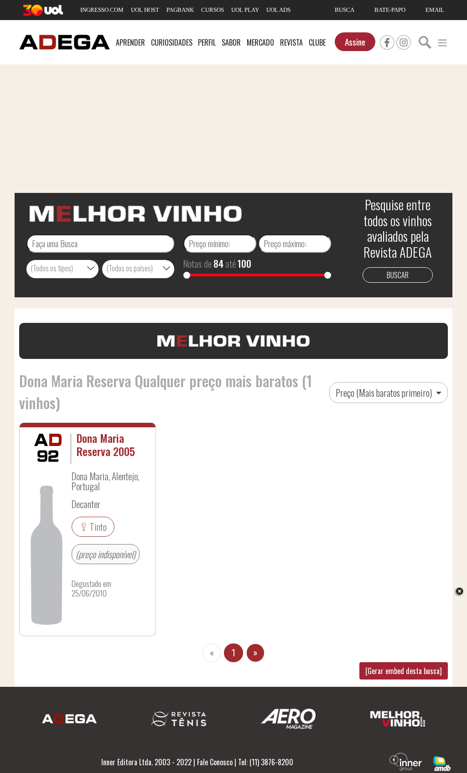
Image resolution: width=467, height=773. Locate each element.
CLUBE (317, 42)
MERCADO (260, 42)
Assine (355, 41)
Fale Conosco (215, 762)
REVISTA (291, 42)
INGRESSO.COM (102, 9)
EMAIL (434, 9)
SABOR (231, 42)
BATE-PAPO (389, 9)
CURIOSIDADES (171, 42)
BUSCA (344, 9)
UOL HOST (145, 9)
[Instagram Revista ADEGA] (403, 41)
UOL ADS (278, 9)
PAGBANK (180, 9)
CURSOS (212, 9)
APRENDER (130, 42)
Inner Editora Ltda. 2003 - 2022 (146, 762)
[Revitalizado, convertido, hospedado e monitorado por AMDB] (442, 762)
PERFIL (207, 42)
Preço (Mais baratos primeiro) (385, 392)
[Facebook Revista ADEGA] (387, 41)
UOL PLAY (245, 9)
